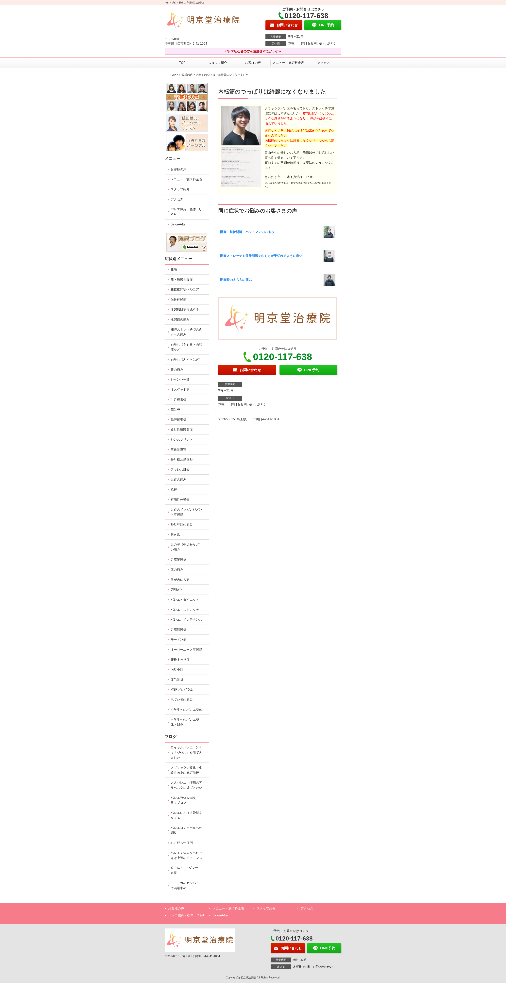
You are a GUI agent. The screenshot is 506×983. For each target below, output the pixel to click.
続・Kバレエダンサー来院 (186, 870)
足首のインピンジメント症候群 (186, 512)
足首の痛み (178, 479)
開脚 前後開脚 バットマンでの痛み (247, 232)
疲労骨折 (177, 679)
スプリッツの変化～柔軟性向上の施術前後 (186, 770)
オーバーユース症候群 (186, 649)
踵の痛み (178, 569)
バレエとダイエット (185, 599)
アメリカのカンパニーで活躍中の (186, 885)
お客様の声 (253, 62)
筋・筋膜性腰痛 (182, 279)
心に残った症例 (182, 842)
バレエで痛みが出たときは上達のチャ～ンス (186, 855)
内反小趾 (177, 669)
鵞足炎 (175, 409)
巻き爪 (175, 534)
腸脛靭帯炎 (178, 419)
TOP (182, 62)
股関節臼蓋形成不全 (185, 309)
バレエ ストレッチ (185, 609)
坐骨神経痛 (178, 299)
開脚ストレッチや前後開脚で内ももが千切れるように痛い (261, 255)
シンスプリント (182, 439)
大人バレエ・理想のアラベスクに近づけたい (186, 785)
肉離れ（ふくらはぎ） (186, 359)
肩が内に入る (180, 579)
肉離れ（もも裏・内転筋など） (186, 347)
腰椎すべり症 (180, 659)
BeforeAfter (178, 224)
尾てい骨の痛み (182, 699)
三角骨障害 (178, 449)
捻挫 (174, 489)
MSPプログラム (182, 689)
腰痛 (174, 269)
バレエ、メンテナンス (186, 619)
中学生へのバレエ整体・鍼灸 (185, 722)
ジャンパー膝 (180, 379)
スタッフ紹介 (217, 62)
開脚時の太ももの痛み (237, 279)
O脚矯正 (176, 589)
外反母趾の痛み (182, 524)
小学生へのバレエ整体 (186, 709)
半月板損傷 (178, 399)
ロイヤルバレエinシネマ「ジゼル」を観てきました (186, 752)
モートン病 (178, 639)
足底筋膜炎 (178, 629)
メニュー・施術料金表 (288, 62)
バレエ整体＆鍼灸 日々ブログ (185, 800)
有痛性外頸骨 (180, 499)
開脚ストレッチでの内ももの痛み (186, 332)
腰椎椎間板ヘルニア (185, 289)
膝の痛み (177, 369)
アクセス (323, 62)
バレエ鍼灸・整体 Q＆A (186, 211)
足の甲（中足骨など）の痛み (186, 547)
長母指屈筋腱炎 (182, 459)
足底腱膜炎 (178, 559)
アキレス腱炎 (180, 469)
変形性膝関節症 (182, 429)
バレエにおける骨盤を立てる (186, 815)
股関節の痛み (180, 319)
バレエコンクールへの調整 (186, 830)
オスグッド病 (180, 389)
